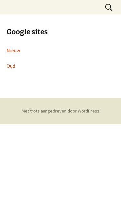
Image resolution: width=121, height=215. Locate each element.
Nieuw (13, 50)
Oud (10, 66)
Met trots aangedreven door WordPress (60, 111)
